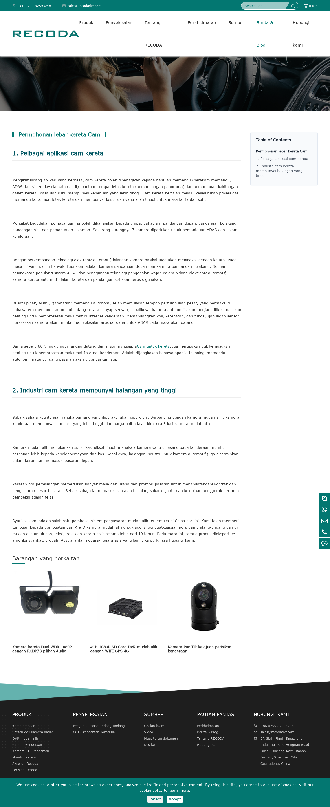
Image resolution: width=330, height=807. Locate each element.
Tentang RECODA (153, 33)
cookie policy (151, 790)
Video (148, 732)
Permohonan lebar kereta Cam (282, 151)
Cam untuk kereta (153, 346)
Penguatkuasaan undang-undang (99, 726)
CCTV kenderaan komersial (94, 732)
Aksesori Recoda (25, 763)
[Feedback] (324, 543)
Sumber (236, 22)
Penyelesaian (119, 22)
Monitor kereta (24, 757)
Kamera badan (23, 726)
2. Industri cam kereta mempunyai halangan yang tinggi (279, 170)
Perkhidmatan (202, 22)
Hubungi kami (301, 33)
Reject (155, 799)
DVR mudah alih (25, 738)
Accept (175, 799)
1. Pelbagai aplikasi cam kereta (282, 158)
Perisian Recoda (24, 770)
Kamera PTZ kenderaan (30, 751)
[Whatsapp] (324, 509)
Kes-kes (150, 745)
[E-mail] (324, 520)
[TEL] (324, 531)
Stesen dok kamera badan (33, 732)
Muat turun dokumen (161, 738)
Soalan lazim (154, 726)
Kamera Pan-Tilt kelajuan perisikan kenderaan (199, 649)
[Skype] (324, 498)
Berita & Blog (265, 33)
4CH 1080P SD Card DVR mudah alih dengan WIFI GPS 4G (123, 649)
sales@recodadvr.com (81, 6)
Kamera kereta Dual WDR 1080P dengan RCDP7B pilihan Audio (42, 649)
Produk (86, 22)
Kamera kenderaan (27, 745)
